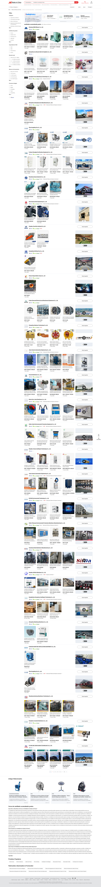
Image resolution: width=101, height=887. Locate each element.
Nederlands (66, 879)
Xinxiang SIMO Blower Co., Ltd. (36, 27)
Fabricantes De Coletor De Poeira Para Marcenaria (38, 871)
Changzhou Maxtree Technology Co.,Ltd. (38, 325)
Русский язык (54, 879)
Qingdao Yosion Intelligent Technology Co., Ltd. (40, 448)
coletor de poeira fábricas (46, 4)
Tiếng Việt (81, 879)
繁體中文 (26, 879)
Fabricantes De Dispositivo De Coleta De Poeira (17, 871)
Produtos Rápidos (63, 878)
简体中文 (22, 879)
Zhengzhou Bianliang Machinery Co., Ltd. (38, 622)
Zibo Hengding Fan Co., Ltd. (35, 127)
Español (38, 879)
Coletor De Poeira (28, 861)
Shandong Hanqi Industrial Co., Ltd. (37, 176)
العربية (62, 879)
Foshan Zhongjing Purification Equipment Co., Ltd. (40, 152)
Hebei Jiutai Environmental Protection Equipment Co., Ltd (42, 424)
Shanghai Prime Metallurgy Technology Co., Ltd (40, 76)
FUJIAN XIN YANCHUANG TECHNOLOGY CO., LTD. (40, 745)
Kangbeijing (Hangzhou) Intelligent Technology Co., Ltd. (42, 597)
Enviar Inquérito (85, 27)
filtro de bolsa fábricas (54, 4)
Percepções (69, 878)
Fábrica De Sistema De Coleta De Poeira (71, 868)
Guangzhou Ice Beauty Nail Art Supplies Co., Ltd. (40, 51)
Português (46, 879)
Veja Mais (10, 855)
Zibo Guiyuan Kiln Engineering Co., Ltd (38, 201)
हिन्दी (70, 879)
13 (64, 771)
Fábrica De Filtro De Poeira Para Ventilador (35, 868)
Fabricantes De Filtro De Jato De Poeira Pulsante (77, 871)
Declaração (31, 878)
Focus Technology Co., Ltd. (48, 881)
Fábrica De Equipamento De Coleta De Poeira (53, 868)
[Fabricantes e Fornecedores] (14, 2)
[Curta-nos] (72, 878)
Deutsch (42, 879)
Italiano (50, 879)
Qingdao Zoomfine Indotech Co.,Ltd (37, 226)
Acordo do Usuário (37, 878)
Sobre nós (27, 878)
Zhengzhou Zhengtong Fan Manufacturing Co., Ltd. (41, 102)
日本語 (30, 879)
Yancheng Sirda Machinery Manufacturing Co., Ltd (40, 547)
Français (34, 879)
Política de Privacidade (45, 878)
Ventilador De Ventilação (46, 861)
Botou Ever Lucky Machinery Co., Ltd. (37, 399)
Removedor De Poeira (57, 861)
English (19, 879)
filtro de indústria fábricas (36, 4)
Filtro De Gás (11, 861)
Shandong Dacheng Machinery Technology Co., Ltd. (41, 696)
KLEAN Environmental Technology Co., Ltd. (39, 498)
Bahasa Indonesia (87, 879)
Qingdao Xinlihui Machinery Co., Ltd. (37, 572)
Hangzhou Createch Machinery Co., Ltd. (38, 720)
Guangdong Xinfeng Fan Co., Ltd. (36, 251)
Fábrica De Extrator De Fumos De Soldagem (17, 868)
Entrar (91, 3)
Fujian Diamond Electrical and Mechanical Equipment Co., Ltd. (43, 300)
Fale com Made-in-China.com (54, 878)
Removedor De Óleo (66, 861)
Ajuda (79, 7)
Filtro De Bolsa (36, 861)
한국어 (59, 879)
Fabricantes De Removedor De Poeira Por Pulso (57, 871)
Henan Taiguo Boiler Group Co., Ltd (37, 275)
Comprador (72, 7)
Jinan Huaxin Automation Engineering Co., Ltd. (40, 350)
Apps (84, 7)
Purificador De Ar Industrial (78, 861)
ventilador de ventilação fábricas (64, 4)
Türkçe (77, 879)
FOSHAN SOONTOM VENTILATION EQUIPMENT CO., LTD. (42, 646)
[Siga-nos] (75, 878)
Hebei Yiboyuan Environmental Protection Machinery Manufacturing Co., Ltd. (47, 523)
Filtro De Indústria (19, 861)
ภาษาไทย (73, 879)
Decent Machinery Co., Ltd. (35, 374)
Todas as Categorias (13, 7)
